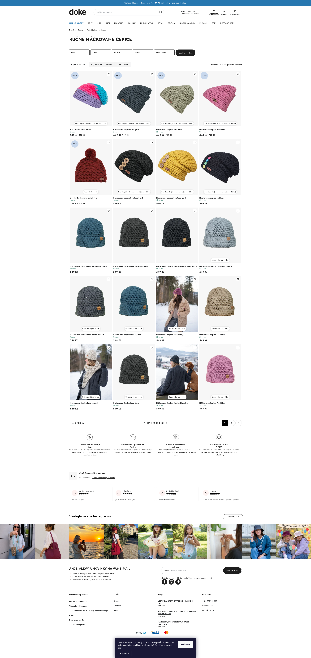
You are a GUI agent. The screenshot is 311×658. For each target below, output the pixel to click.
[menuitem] (76, 23)
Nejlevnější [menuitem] (96, 65)
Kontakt (72, 615)
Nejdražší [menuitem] (110, 65)
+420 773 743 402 (188, 11)
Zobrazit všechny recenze (103, 477)
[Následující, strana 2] (232, 423)
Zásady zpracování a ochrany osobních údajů (88, 611)
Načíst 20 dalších (157, 423)
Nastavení (124, 653)
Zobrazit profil (232, 517)
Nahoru (79, 423)
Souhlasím (185, 644)
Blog (115, 610)
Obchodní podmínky (78, 601)
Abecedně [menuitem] (123, 65)
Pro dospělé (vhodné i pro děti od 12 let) (90, 123)
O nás (116, 601)
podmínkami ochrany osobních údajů (198, 578)
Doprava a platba (76, 620)
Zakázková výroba (77, 624)
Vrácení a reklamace (78, 606)
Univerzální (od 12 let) (220, 260)
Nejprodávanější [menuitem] (79, 65)
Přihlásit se (232, 570)
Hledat (160, 12)
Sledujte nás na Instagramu (90, 516)
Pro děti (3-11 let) (90, 192)
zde (119, 647)
